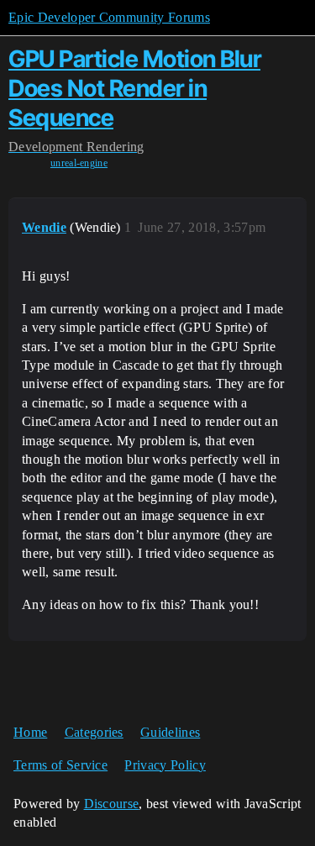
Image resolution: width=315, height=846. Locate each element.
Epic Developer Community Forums (109, 17)
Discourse (111, 803)
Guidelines (170, 732)
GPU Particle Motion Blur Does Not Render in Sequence (134, 88)
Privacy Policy (164, 765)
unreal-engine (79, 163)
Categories (94, 732)
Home (30, 732)
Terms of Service (60, 765)
